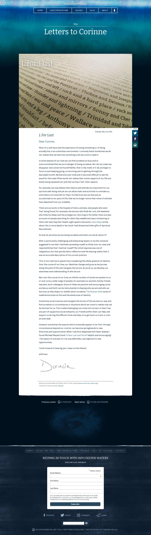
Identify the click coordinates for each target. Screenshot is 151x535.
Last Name (54, 488)
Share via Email (135, 145)
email (104, 515)
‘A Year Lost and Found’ (76, 335)
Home (40, 10)
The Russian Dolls (94, 291)
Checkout (120, 451)
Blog (92, 10)
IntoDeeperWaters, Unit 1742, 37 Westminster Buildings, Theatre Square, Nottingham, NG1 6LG (77, 530)
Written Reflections (67, 451)
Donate (29, 451)
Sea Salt (79, 10)
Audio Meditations (59, 10)
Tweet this (135, 133)
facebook (50, 515)
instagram (85, 515)
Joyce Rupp (97, 222)
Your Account (114, 10)
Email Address (75, 473)
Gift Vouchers (105, 451)
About (105, 10)
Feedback (84, 451)
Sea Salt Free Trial (45, 451)
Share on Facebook (135, 139)
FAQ (93, 451)
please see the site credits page (87, 383)
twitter (68, 515)
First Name (54, 481)
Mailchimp (76, 499)
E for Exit (66, 402)
